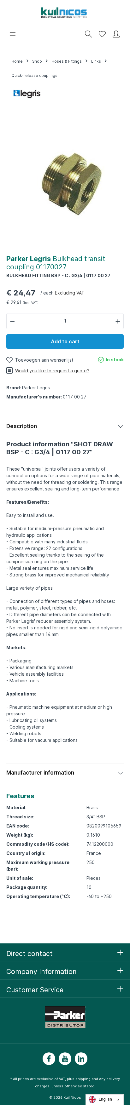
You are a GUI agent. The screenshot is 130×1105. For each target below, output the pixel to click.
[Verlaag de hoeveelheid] (12, 321)
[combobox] (105, 1099)
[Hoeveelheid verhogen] (118, 321)
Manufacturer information (40, 773)
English (105, 1099)
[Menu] (12, 34)
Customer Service (34, 990)
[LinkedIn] (81, 1058)
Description (21, 426)
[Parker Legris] (26, 93)
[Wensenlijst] (102, 34)
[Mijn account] (116, 34)
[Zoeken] (88, 34)
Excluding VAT (70, 292)
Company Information (41, 971)
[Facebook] (49, 1058)
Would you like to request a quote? (52, 370)
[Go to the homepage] (65, 12)
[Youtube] (65, 1058)
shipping (83, 1079)
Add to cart (65, 341)
